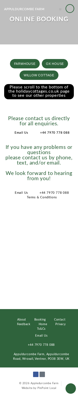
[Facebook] (35, 374)
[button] (60, 9)
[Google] (42, 374)
